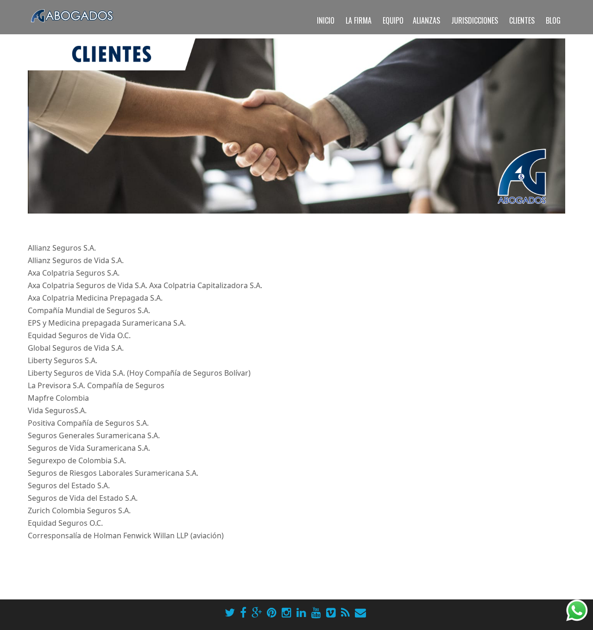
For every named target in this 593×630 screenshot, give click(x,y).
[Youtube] (316, 612)
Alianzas (426, 20)
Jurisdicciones (474, 20)
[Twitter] (230, 612)
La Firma (359, 20)
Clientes (522, 20)
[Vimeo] (331, 612)
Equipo (393, 20)
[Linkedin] (301, 612)
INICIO (325, 20)
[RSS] (345, 612)
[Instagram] (286, 612)
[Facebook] (243, 612)
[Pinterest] (272, 612)
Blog (553, 20)
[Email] (360, 612)
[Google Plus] (257, 612)
